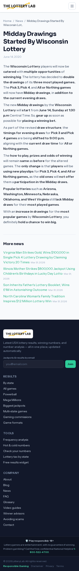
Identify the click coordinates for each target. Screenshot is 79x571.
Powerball (10, 394)
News (19, 21)
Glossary (8, 502)
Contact (8, 525)
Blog (6, 485)
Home (7, 21)
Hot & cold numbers (16, 445)
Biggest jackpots (14, 405)
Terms (60, 566)
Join (70, 364)
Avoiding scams (13, 519)
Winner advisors (13, 513)
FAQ (6, 496)
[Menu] (72, 6)
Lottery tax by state (16, 457)
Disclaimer (37, 566)
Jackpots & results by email (19, 357)
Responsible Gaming (16, 566)
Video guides (12, 508)
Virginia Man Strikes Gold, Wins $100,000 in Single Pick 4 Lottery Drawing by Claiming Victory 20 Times (36, 257)
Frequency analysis (15, 439)
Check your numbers (17, 451)
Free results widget (16, 462)
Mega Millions (12, 400)
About (7, 479)
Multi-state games (15, 411)
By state (8, 383)
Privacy (50, 566)
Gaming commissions (17, 417)
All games (9, 388)
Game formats (12, 422)
